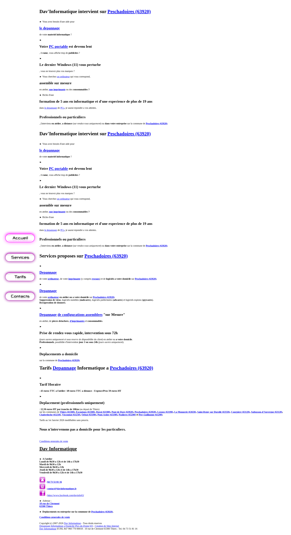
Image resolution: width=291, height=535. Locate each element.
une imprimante (57, 89)
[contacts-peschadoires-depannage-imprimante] (20, 303)
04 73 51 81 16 (54, 482)
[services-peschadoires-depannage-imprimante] (20, 264)
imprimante (74, 279)
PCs (62, 108)
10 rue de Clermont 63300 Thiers (49, 505)
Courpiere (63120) (240, 412)
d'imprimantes (77, 321)
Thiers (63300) (67, 412)
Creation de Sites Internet (107, 526)
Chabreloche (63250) (50, 414)
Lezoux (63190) (165, 412)
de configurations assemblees (80, 315)
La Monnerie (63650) (185, 412)
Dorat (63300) (103, 412)
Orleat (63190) (89, 414)
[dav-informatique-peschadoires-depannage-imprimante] (20, 245)
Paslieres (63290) (127, 414)
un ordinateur (63, 76)
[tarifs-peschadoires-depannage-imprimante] (20, 284)
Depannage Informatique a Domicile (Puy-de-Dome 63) (66, 526)
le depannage (49, 28)
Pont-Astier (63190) (107, 414)
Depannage (48, 272)
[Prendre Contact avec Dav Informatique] (42, 488)
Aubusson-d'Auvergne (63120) (266, 412)
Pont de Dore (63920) (122, 412)
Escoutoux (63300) (85, 412)
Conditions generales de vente (53, 441)
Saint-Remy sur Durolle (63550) (213, 412)
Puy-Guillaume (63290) (150, 414)
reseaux (96, 279)
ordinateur (53, 279)
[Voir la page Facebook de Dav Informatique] (42, 495)
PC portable (58, 46)
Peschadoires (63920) (129, 11)
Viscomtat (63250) (71, 414)
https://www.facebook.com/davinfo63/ (65, 495)
